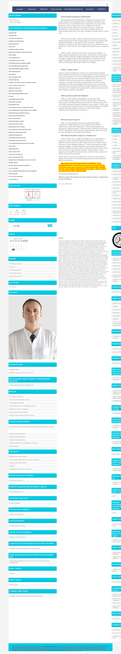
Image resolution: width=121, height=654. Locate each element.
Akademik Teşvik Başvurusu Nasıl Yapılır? (21, 372)
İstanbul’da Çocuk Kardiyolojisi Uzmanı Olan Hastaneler (25, 548)
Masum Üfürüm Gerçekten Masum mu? (17, 115)
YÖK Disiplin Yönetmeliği (17, 403)
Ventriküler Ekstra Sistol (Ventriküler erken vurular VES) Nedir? (22, 159)
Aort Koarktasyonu (13, 35)
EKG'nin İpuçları (14, 446)
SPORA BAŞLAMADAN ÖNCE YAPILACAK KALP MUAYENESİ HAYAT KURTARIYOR (30, 561)
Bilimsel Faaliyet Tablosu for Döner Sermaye (22, 415)
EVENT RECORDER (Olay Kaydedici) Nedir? (18, 65)
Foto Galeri (89, 9)
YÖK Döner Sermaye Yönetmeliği (19, 409)
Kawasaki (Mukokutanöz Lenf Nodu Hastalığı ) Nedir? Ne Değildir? (23, 110)
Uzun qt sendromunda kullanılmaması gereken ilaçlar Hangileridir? (23, 170)
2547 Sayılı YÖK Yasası (16, 396)
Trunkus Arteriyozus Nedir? (14, 151)
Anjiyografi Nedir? (12, 32)
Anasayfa (20, 9)
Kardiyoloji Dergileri (15, 503)
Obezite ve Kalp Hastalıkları (14, 118)
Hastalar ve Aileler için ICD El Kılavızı (17, 85)
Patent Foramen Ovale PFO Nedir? (16, 123)
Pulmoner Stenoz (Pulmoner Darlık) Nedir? (17, 132)
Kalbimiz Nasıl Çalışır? (16, 276)
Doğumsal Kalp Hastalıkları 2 (18, 436)
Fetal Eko (12, 267)
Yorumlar (12, 573)
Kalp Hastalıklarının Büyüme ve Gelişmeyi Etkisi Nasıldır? (21, 107)
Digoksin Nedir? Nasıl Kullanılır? (18, 456)
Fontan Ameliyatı (12, 74)
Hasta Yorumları (56, 9)
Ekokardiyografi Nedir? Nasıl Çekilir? (16, 60)
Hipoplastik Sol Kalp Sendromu (15, 90)
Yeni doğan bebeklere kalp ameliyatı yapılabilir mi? (19, 165)
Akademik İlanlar (14, 369)
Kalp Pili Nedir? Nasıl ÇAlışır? (15, 101)
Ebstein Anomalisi (12, 54)
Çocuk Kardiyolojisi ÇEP (16, 491)
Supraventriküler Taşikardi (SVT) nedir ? (17, 137)
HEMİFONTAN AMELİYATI (15, 88)
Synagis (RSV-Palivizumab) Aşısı (15, 135)
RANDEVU (102, 9)
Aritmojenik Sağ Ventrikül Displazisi (16, 41)
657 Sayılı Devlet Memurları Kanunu (20, 399)
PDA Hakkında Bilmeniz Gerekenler (16, 121)
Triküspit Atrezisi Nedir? (14, 148)
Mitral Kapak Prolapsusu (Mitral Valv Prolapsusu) (19, 113)
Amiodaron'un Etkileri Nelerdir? (18, 462)
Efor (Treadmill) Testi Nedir (14, 57)
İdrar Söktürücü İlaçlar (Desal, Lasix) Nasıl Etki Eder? (24, 459)
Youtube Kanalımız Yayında (17, 525)
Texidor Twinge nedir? (13, 173)
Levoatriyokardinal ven (13, 179)
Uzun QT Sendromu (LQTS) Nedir (16, 157)
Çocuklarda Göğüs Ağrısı (14, 79)
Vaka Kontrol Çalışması (16, 480)
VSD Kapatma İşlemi (15, 270)
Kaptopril (12, 466)
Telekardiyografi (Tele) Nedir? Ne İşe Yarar (17, 140)
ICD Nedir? (11, 96)
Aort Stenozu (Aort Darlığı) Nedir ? (16, 38)
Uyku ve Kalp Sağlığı (13, 168)
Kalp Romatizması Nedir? (14, 104)
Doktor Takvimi (14, 585)
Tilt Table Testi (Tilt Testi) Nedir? (15, 154)
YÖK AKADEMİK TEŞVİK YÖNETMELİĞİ (21, 385)
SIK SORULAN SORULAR (73, 9)
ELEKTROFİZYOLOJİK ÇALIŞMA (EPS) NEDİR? (20, 63)
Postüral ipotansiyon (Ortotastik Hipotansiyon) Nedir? (20, 129)
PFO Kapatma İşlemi (15, 273)
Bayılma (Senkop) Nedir (14, 43)
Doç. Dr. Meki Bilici (65, 184)
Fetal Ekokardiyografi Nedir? (15, 71)
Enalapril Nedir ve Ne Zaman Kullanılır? (20, 469)
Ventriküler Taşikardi (13, 162)
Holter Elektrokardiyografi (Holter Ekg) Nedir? (18, 93)
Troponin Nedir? (12, 146)
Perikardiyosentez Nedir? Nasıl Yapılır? (17, 126)
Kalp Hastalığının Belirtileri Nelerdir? (16, 99)
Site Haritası (13, 287)
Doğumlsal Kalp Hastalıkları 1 (18, 433)
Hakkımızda (32, 9)
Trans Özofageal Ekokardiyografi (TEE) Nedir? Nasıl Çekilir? (21, 143)
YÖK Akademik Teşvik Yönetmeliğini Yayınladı (22, 406)
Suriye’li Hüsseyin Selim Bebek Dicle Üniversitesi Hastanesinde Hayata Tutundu (32, 426)
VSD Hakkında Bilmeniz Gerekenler (16, 49)
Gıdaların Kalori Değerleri (16, 514)
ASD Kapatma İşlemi (15, 263)
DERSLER (43, 9)
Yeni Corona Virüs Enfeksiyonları (16, 176)
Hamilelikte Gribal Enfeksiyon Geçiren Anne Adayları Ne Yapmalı (22, 82)
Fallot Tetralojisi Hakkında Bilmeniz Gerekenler (19, 68)
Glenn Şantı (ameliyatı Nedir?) (15, 77)
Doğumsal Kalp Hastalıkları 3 (18, 440)
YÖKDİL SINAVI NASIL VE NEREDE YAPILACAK (24, 443)
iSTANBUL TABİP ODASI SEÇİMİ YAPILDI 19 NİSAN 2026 (26, 596)
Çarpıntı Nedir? (12, 46)
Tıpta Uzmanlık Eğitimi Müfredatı (19, 412)
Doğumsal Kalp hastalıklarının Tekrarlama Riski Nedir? (20, 52)
